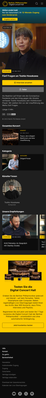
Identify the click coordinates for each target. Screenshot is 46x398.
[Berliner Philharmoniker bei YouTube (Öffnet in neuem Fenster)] (14, 394)
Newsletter (6, 362)
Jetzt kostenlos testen (23, 325)
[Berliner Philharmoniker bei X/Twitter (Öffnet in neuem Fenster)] (26, 394)
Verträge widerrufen (9, 377)
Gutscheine (6, 371)
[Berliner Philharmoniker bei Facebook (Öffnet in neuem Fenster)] (20, 394)
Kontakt (5, 351)
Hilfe (3, 348)
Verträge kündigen (9, 374)
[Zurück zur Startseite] (14, 3)
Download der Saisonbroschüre (13, 382)
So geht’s (5, 354)
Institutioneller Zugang (10, 365)
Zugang (5, 368)
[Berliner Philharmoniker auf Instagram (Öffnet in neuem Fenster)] (32, 394)
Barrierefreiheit (7, 357)
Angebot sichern (10, 19)
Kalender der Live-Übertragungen (14, 385)
